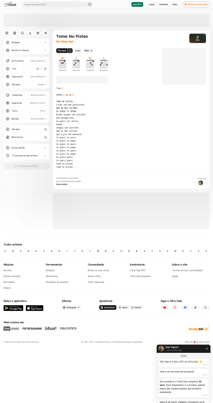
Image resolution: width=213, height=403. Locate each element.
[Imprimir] (14, 33)
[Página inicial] (10, 4)
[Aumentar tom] (45, 68)
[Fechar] (207, 348)
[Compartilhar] (45, 33)
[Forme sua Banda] (32, 328)
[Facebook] (185, 307)
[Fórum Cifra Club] (11, 328)
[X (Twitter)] (205, 307)
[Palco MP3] (68, 328)
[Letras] (51, 328)
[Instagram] (175, 307)
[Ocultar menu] (7, 33)
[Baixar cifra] (30, 33)
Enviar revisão (61, 184)
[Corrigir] (38, 33)
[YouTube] (165, 307)
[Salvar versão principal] (70, 50)
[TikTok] (195, 307)
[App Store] (34, 308)
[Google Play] (13, 308)
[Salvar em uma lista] (22, 33)
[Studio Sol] (199, 328)
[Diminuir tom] (37, 68)
